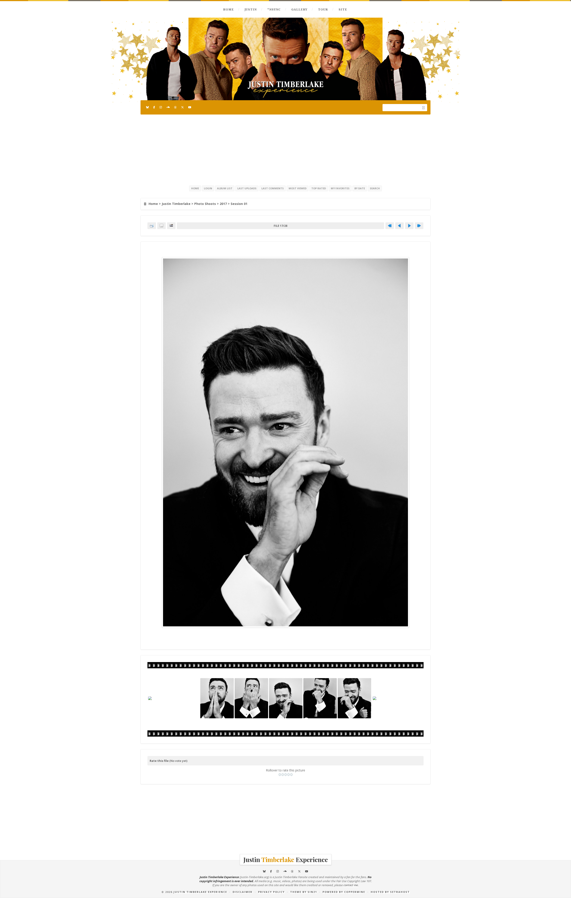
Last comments (272, 188)
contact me (350, 885)
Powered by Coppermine (344, 892)
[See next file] (409, 226)
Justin (250, 9)
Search (375, 188)
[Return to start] (389, 226)
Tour (323, 9)
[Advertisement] (285, 149)
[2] (282, 774)
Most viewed (297, 188)
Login (208, 188)
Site (343, 9)
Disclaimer (242, 892)
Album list (224, 188)
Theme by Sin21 (303, 892)
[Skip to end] (419, 226)
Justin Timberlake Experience (200, 892)
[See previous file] (399, 226)
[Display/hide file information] (161, 226)
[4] (288, 774)
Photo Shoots (205, 204)
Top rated (318, 188)
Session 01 (239, 204)
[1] (279, 774)
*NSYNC (274, 9)
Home (228, 9)
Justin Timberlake (176, 204)
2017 (223, 204)
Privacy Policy (271, 892)
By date (359, 188)
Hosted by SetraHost (390, 892)
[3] (285, 774)
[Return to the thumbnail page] (151, 226)
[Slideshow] (171, 226)
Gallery (299, 9)
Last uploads (247, 188)
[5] (291, 774)
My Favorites (340, 188)
